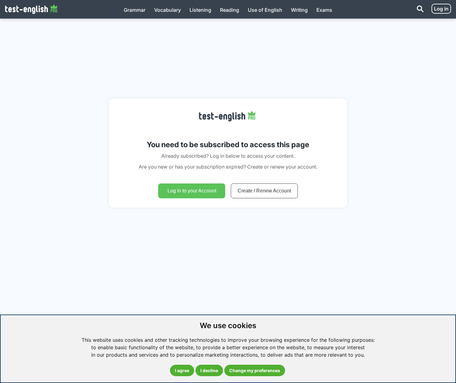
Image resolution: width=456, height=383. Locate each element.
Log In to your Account (192, 190)
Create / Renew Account (264, 190)
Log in (441, 9)
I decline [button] (209, 370)
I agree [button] (182, 370)
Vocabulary (167, 10)
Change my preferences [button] (254, 370)
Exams (324, 10)
